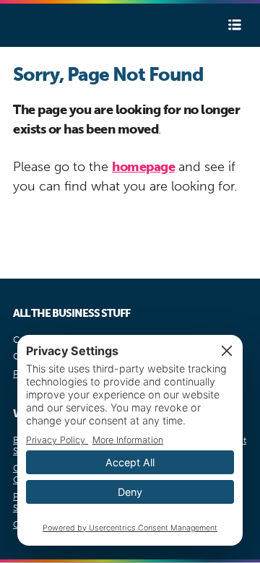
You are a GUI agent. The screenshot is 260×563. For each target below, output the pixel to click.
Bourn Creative (56, 25)
